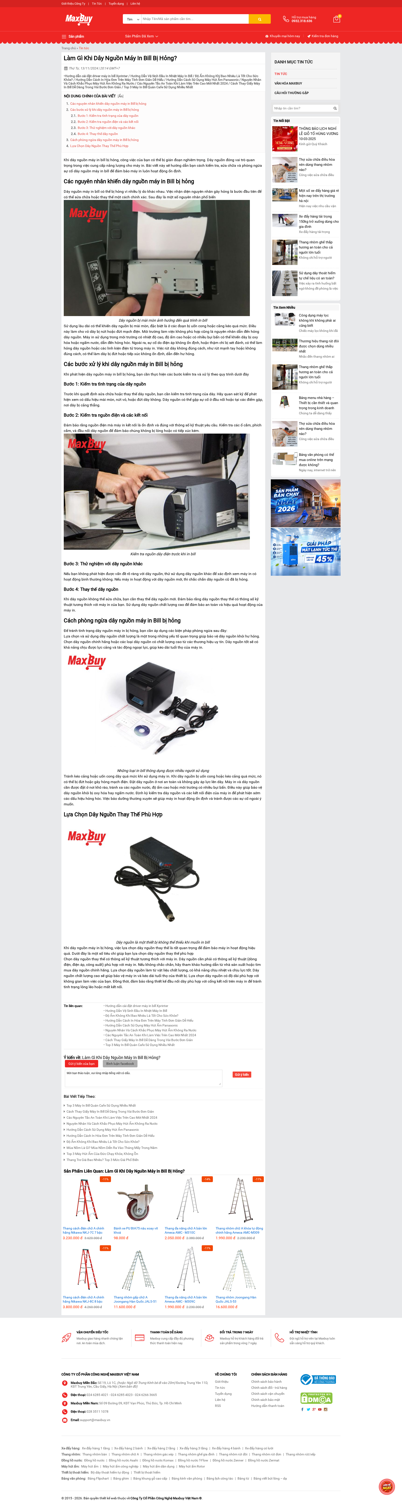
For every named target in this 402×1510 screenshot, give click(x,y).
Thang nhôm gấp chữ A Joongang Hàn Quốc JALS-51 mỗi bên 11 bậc (135, 1299)
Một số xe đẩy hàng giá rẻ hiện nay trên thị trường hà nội (319, 196)
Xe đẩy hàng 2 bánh (128, 1448)
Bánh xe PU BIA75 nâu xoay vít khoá (136, 1230)
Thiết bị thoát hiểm (147, 1472)
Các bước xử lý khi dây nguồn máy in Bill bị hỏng (104, 109)
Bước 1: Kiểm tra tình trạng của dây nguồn (108, 116)
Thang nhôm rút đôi (233, 1454)
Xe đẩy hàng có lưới (259, 1448)
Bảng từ (243, 1478)
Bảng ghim (121, 1478)
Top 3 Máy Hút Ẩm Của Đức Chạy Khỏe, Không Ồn (102, 1154)
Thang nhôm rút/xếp (300, 1454)
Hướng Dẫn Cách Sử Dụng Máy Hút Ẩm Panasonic (202, 80)
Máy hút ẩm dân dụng (158, 1466)
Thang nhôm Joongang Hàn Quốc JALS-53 (236, 1299)
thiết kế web (108, 1498)
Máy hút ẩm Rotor (192, 1466)
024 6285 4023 (122, 1395)
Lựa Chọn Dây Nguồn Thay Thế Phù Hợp (99, 146)
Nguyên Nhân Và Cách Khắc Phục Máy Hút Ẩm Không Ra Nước (112, 1123)
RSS (218, 1406)
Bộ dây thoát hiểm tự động (110, 1472)
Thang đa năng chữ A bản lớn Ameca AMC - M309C (186, 1299)
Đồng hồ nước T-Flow (193, 1460)
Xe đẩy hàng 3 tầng (194, 1448)
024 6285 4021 (97, 1395)
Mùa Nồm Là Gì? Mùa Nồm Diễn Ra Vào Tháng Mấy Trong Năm (112, 1148)
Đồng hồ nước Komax (158, 1460)
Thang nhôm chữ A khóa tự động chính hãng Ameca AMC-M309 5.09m (239, 1230)
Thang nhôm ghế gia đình (196, 1454)
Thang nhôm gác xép (158, 1454)
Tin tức (84, 48)
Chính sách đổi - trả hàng (269, 1387)
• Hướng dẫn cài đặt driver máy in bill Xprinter (136, 1006)
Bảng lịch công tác (220, 1478)
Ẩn (121, 96)
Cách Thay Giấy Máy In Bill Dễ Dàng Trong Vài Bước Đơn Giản (110, 1111)
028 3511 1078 (97, 1411)
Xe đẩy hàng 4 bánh (226, 1448)
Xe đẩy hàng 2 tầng (161, 1448)
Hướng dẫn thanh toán (267, 1406)
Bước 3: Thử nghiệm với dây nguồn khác (106, 128)
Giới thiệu (221, 1381)
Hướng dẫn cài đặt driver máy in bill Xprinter (96, 76)
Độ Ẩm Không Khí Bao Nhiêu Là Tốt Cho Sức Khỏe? (103, 1142)
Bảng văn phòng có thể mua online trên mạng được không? (316, 460)
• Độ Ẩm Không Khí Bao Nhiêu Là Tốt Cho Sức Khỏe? (141, 1015)
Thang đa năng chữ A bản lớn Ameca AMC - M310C (186, 1230)
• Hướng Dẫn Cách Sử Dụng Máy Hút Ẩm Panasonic (141, 1025)
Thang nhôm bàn (94, 1454)
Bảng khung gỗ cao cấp (150, 1478)
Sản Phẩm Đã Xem (140, 36)
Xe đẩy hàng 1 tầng (96, 1448)
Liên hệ (135, 3)
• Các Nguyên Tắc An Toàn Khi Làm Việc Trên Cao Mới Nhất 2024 (150, 1035)
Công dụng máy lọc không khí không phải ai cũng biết (317, 320)
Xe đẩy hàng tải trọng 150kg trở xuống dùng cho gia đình (319, 221)
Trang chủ (68, 48)
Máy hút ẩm (89, 1466)
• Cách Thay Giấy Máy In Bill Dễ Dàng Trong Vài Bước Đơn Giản (148, 1040)
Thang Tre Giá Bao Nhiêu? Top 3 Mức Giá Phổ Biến (103, 1160)
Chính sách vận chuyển (268, 1394)
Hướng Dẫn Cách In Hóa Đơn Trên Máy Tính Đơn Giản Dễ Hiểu (120, 80)
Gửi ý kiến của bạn (81, 1063)
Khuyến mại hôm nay (284, 36)
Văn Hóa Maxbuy (288, 83)
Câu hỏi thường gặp (292, 93)
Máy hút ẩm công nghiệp (120, 1466)
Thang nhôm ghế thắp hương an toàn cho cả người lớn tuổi (316, 247)
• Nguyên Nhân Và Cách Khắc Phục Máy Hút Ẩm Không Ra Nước (150, 1030)
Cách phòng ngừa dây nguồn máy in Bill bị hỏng (104, 140)
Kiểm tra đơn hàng (324, 36)
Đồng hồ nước (94, 1460)
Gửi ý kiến (242, 1074)
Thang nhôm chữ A (125, 1454)
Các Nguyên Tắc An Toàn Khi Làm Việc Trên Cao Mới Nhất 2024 (182, 83)
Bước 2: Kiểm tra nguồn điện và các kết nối (108, 122)
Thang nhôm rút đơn (266, 1454)
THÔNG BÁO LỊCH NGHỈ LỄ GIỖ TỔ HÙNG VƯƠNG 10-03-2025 (318, 134)
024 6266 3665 (146, 1395)
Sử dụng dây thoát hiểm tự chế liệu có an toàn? (317, 275)
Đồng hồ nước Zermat (263, 1460)
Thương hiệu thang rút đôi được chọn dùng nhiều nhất (319, 346)
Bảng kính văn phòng (187, 1478)
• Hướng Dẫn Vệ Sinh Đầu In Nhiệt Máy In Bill (135, 1011)
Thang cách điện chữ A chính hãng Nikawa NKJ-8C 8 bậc (83, 1299)
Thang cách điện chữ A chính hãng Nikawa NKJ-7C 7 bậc (83, 1230)
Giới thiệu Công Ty (73, 3)
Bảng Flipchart (98, 1478)
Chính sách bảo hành (266, 1381)
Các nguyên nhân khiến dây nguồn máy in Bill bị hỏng (108, 103)
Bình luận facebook (120, 1063)
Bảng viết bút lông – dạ (270, 1478)
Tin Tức (97, 3)
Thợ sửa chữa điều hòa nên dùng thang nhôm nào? (317, 164)
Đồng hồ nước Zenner (228, 1460)
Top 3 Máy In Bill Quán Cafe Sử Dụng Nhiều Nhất (158, 87)
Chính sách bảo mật (265, 1400)
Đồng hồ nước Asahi (123, 1460)
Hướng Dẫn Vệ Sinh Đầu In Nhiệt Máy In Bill (161, 76)
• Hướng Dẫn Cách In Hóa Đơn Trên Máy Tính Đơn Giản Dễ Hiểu (148, 1020)
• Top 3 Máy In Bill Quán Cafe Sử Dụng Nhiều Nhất (139, 1045)
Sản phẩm (76, 36)
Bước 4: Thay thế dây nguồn (98, 134)
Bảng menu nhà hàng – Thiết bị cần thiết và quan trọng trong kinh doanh (318, 403)
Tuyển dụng (116, 3)
